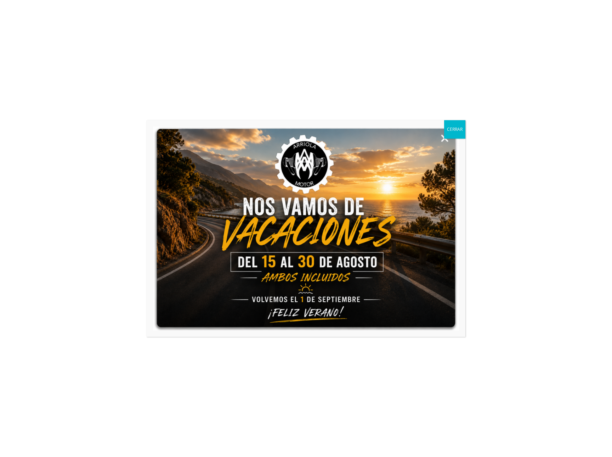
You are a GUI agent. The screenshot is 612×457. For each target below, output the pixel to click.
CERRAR (455, 129)
